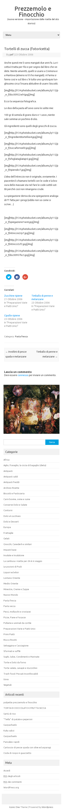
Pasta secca (9, 606)
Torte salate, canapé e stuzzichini (20, 668)
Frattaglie (8, 533)
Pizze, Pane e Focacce (15, 617)
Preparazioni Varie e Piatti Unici (19, 628)
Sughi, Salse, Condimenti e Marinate (21, 656)
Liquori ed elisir (11, 572)
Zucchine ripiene (13, 295)
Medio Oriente (11, 583)
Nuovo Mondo (11, 595)
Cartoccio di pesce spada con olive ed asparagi (27, 747)
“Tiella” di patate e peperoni (18, 719)
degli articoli (12, 776)
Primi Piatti (9, 634)
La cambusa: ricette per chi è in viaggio (23, 561)
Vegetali (8, 685)
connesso (23, 375)
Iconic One (14, 807)
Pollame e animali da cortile (17, 623)
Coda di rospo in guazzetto (17, 753)
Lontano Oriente (12, 578)
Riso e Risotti (10, 640)
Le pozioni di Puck (13, 566)
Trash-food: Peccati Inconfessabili (21, 673)
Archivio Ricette (11, 488)
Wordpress (47, 807)
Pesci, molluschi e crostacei (17, 611)
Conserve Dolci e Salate (15, 504)
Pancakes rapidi (11, 742)
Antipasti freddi (11, 482)
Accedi (7, 770)
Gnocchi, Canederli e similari (18, 544)
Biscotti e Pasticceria (14, 493)
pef (11, 54)
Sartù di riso (10, 713)
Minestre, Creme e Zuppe (16, 589)
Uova (6, 679)
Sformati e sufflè (12, 651)
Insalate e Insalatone (14, 555)
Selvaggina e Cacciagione (16, 645)
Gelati (6, 538)
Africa (6, 459)
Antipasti (8, 471)
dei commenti (13, 782)
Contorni (8, 510)
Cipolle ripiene (12, 315)
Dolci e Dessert (11, 521)
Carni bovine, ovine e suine (17, 499)
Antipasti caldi (11, 476)
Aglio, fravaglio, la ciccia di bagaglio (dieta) (25, 465)
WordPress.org (11, 787)
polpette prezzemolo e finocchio (20, 702)
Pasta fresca (21, 336)
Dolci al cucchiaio (12, 516)
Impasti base (10, 550)
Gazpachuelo (10, 725)
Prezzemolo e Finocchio (33, 11)
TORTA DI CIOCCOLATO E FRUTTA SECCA (25, 708)
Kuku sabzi (9, 730)
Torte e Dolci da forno (15, 662)
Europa (7, 527)
